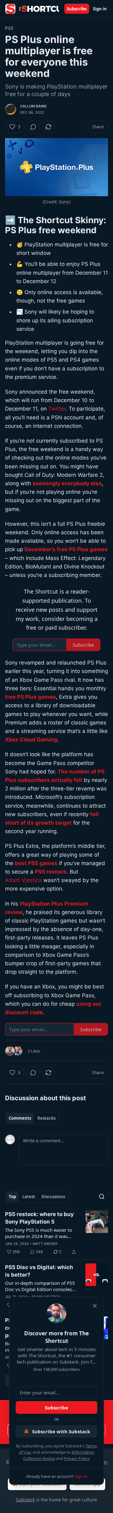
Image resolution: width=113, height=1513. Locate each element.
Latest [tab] (28, 1196)
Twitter (57, 409)
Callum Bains (33, 106)
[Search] (101, 1196)
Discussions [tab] (53, 1196)
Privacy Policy (76, 1458)
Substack (25, 1500)
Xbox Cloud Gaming (31, 739)
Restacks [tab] (46, 1118)
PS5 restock (51, 872)
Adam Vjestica (23, 880)
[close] (95, 1306)
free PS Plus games (30, 697)
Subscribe (77, 9)
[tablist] (32, 1118)
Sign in (100, 9)
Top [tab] (12, 1196)
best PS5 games (36, 863)
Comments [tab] (20, 1118)
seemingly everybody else (67, 483)
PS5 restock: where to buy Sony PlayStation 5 (39, 1218)
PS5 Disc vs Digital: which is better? (39, 1271)
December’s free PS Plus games (66, 549)
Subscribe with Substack (61, 1431)
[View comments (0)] (33, 127)
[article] (56, 1233)
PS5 (9, 28)
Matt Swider (45, 1243)
